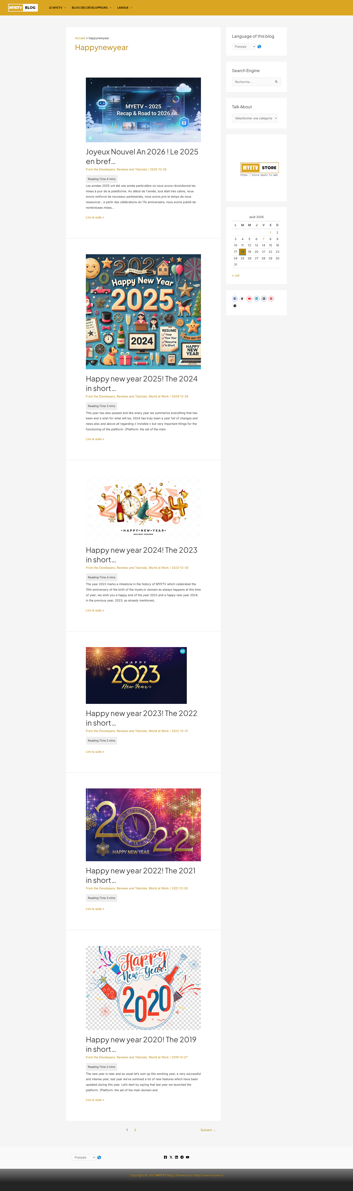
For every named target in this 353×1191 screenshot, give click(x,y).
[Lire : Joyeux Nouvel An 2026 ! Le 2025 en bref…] (143, 109)
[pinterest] (271, 298)
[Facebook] (165, 1157)
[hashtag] (242, 298)
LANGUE (123, 8)
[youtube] (250, 298)
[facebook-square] (235, 298)
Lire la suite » (95, 217)
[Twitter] (171, 1157)
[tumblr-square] (264, 298)
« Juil (235, 275)
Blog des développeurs (90, 8)
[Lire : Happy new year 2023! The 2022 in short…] (136, 675)
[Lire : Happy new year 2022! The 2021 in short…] (143, 824)
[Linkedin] (176, 1157)
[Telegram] (182, 1157)
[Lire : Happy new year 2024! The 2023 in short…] (143, 508)
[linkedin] (257, 298)
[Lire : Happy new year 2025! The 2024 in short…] (143, 311)
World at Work (159, 396)
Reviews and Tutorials (132, 169)
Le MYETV (55, 8)
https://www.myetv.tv (208, 1175)
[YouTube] (187, 1157)
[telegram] (235, 306)
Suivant (208, 1130)
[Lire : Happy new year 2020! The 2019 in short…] (143, 988)
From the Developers (100, 169)
